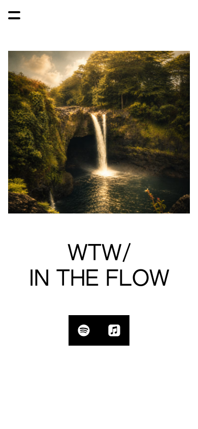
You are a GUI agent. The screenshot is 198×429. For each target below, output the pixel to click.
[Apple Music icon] (114, 330)
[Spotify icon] (84, 330)
